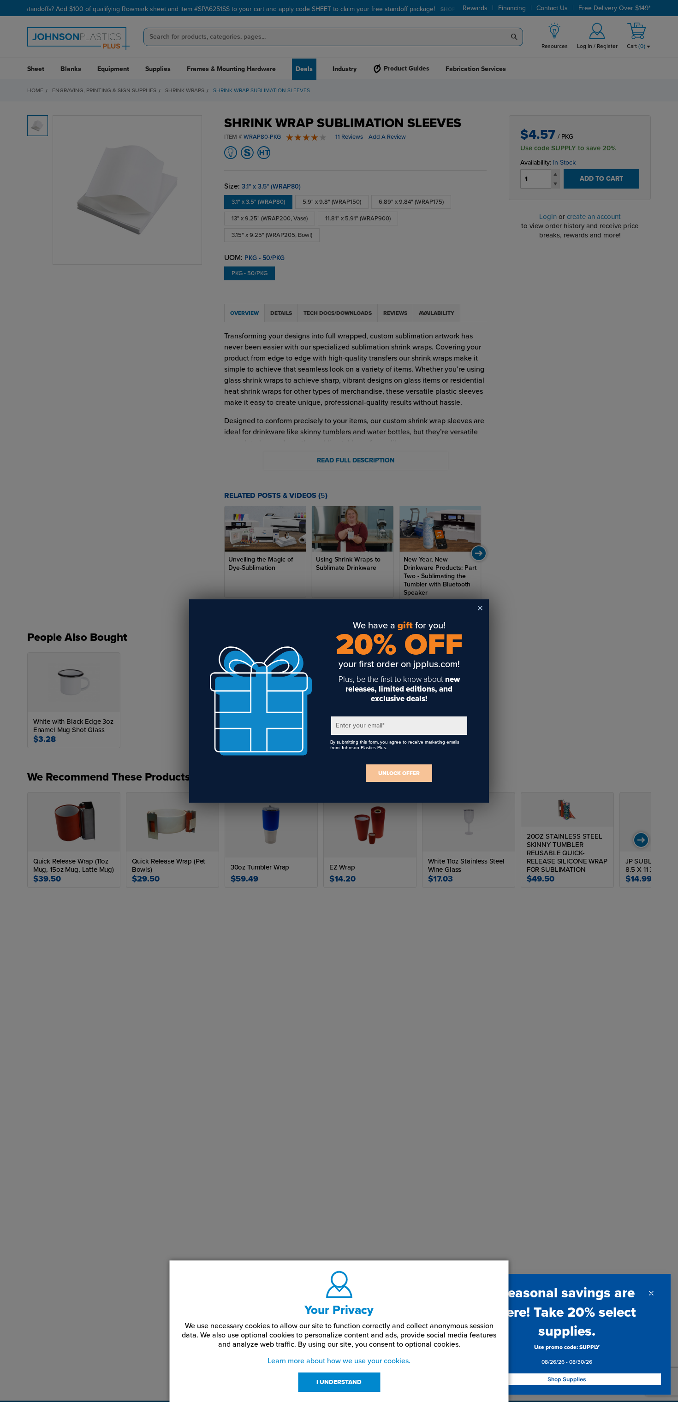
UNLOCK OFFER (399, 773)
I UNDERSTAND (339, 1382)
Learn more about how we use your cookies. (339, 1361)
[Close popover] (651, 1293)
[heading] (567, 1312)
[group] (567, 1356)
